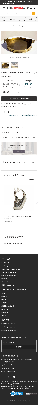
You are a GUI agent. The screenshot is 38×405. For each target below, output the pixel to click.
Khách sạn (4, 309)
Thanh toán (5, 282)
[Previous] (4, 42)
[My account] (31, 8)
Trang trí (22, 26)
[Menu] (4, 8)
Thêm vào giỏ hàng (20, 98)
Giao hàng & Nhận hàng (8, 272)
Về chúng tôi (5, 263)
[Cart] (34, 8)
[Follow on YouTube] (14, 377)
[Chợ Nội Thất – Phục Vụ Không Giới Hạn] (16, 8)
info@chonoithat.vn (9, 371)
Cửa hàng (4, 266)
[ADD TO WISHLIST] (35, 73)
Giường (11, 19)
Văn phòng (4, 303)
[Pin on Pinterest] (8, 112)
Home (15, 26)
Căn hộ (3, 293)
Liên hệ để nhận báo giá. (9, 106)
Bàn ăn (24, 19)
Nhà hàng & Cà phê (7, 306)
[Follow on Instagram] (8, 377)
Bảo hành (4, 278)
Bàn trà (3, 19)
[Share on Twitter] (4, 112)
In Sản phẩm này (14, 115)
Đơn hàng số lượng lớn (8, 327)
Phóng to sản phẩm (18, 57)
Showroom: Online (9, 365)
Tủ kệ (36, 19)
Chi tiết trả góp (27, 87)
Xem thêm (30, 180)
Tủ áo (19, 19)
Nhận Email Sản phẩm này (30, 115)
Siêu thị (3, 315)
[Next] (33, 42)
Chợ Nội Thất (18, 401)
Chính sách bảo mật (7, 285)
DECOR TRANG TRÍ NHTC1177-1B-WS (17, 216)
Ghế (30, 19)
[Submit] (33, 13)
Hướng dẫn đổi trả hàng (8, 275)
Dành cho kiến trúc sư (8, 324)
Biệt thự (3, 299)
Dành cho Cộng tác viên (8, 330)
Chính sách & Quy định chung (10, 269)
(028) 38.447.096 (9, 368)
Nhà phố (4, 296)
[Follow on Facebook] (2, 377)
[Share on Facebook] (1, 112)
